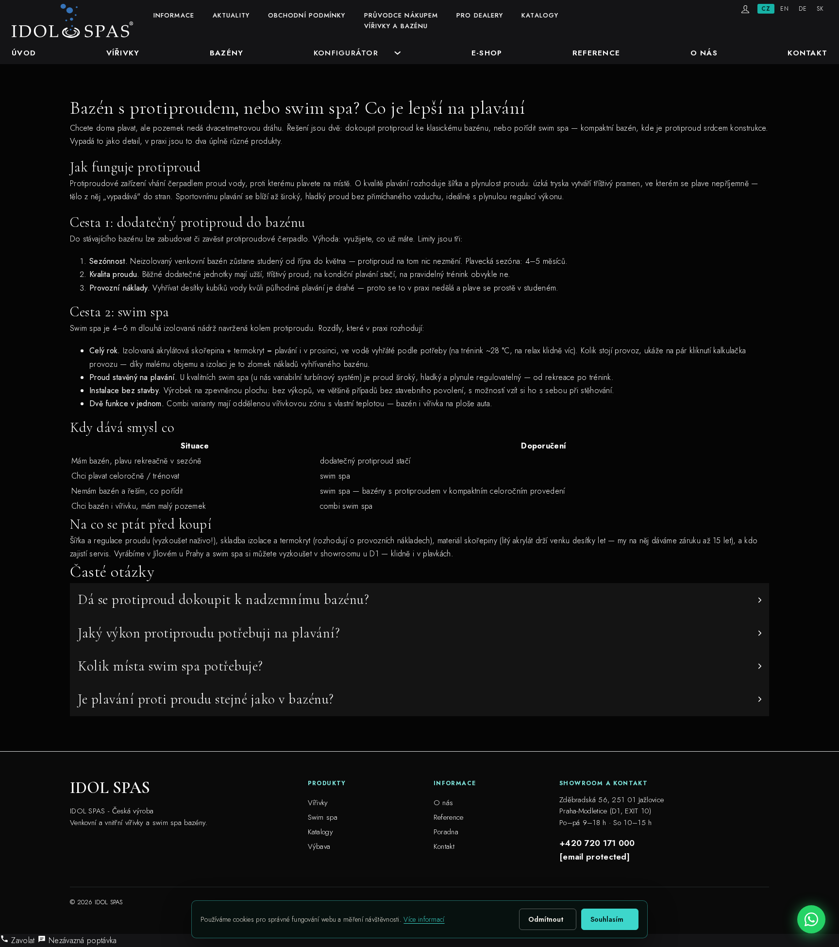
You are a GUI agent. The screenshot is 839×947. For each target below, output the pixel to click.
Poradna (446, 831)
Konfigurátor (346, 52)
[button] (419, 599)
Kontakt (807, 52)
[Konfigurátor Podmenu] (397, 53)
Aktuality (231, 15)
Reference (596, 52)
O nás (704, 52)
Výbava (319, 846)
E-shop (487, 52)
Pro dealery (479, 15)
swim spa (228, 553)
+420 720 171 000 (597, 843)
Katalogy (539, 15)
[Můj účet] (745, 9)
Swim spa (322, 817)
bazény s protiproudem (401, 491)
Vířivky (123, 52)
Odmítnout (545, 919)
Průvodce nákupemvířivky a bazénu (401, 21)
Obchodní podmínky (307, 15)
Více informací (423, 919)
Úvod (24, 52)
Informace (173, 15)
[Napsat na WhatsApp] (811, 919)
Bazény (227, 52)
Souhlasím (606, 919)
